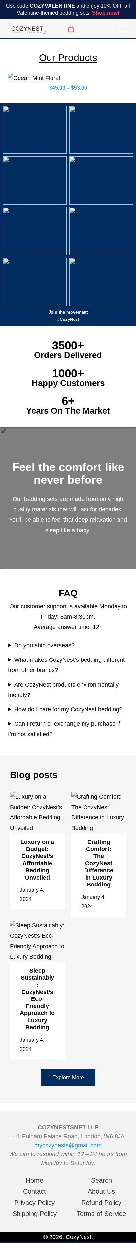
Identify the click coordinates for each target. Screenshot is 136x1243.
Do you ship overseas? (44, 645)
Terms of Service (101, 1213)
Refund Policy (101, 1202)
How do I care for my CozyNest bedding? (68, 709)
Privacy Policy (34, 1202)
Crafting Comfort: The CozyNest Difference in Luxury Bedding (98, 863)
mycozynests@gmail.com (68, 1145)
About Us (101, 1191)
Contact (34, 1191)
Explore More (68, 1077)
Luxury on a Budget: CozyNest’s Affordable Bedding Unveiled (37, 860)
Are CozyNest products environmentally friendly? (63, 689)
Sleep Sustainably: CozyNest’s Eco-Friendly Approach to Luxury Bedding (37, 999)
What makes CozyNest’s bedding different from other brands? (66, 665)
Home (34, 1180)
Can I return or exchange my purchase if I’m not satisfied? (64, 728)
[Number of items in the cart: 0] (69, 29)
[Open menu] (126, 29)
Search (101, 1180)
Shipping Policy (35, 1213)
